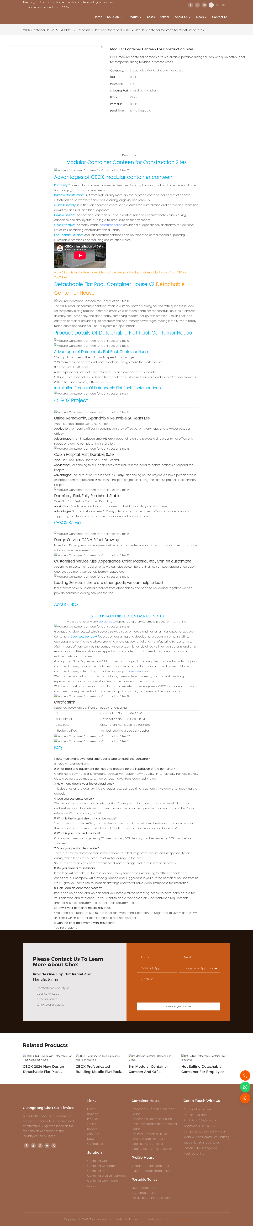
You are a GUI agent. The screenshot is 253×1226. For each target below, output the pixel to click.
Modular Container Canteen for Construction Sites (169, 30)
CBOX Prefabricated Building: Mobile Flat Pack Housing (98, 1069)
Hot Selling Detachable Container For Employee (202, 1069)
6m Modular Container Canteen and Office (148, 1069)
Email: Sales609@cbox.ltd (200, 1120)
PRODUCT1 (65, 30)
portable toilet (132, 671)
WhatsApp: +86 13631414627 (201, 1126)
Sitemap (183, 1219)
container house (110, 225)
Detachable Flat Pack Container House (103, 30)
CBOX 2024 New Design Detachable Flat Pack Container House (43, 1069)
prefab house (107, 621)
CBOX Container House (39, 30)
